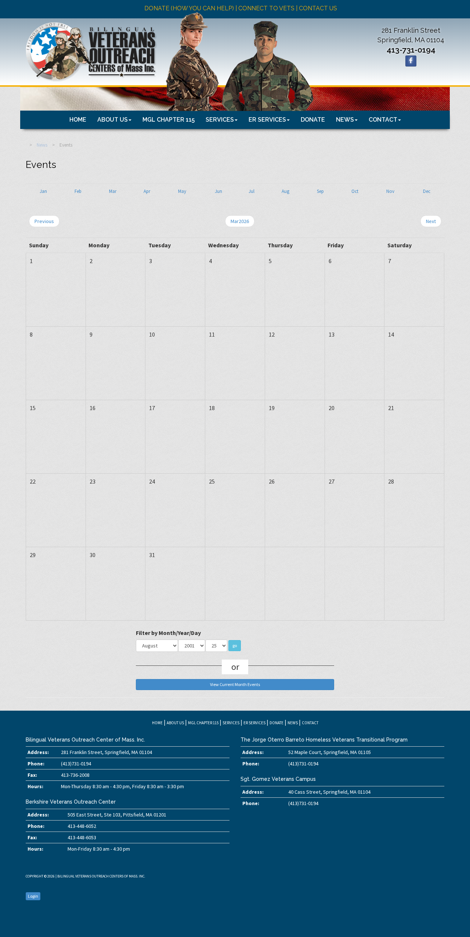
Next (431, 221)
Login (33, 896)
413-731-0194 (411, 49)
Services (220, 119)
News (345, 119)
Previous (44, 221)
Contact (383, 119)
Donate (313, 119)
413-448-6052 (82, 826)
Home (77, 119)
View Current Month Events (235, 684)
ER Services (267, 119)
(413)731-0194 (76, 763)
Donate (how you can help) (189, 8)
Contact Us (318, 8)
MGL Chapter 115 (168, 119)
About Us (112, 119)
